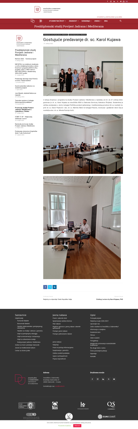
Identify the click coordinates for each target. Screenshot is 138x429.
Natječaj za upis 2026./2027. (99, 321)
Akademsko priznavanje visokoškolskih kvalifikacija (103, 344)
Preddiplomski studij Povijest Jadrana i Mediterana (69, 26)
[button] (120, 21)
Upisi (92, 314)
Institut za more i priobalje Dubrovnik (27, 345)
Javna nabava (60, 314)
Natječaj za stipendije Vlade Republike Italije (57, 299)
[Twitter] (117, 1)
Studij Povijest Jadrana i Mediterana (77, 34)
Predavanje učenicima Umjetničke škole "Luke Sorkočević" (26, 132)
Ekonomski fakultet (23, 323)
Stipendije (93, 353)
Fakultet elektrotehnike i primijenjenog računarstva (29, 327)
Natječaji (55, 345)
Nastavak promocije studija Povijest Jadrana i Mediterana (25, 125)
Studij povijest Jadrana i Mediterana (28, 342)
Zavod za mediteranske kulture (25, 348)
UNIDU (33, 21)
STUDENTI (100, 17)
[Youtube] (120, 1)
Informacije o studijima (97, 329)
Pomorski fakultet (23, 321)
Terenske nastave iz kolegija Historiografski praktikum (24, 101)
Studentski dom (95, 332)
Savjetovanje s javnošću (60, 350)
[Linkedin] (114, 1)
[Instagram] (110, 1)
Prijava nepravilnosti (59, 359)
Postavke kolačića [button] (64, 426)
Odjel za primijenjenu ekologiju (27, 334)
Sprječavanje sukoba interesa (62, 321)
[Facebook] (107, 1)
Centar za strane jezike (22, 350)
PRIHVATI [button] (77, 425)
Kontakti (93, 356)
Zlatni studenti (95, 338)
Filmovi (92, 335)
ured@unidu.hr (60, 386)
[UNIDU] (69, 9)
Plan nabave (57, 324)
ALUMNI (119, 17)
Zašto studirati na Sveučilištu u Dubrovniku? (104, 327)
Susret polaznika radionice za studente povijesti (25, 87)
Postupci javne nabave (60, 331)
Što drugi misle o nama (97, 348)
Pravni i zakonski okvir (60, 318)
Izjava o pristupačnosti (60, 356)
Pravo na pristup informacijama (63, 347)
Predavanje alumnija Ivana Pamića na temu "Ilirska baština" (26, 79)
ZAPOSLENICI (110, 17)
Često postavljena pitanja (98, 351)
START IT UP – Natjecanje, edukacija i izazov (23, 118)
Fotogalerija (94, 341)
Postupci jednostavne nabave (62, 334)
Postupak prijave (95, 318)
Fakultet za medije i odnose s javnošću (30, 331)
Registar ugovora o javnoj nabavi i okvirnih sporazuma (66, 327)
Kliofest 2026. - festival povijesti (25, 59)
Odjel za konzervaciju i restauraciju (28, 336)
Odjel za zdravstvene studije (26, 339)
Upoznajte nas (95, 324)
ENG (106, 21)
